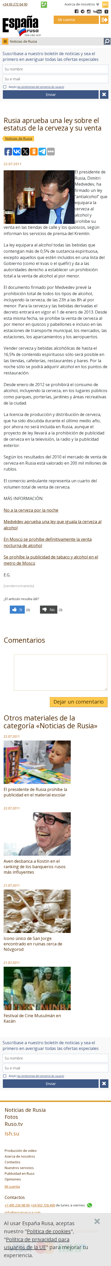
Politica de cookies (49, 1231)
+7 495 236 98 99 (17, 1205)
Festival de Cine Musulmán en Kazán (32, 1018)
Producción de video (21, 1150)
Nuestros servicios (19, 1167)
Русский (105, 3)
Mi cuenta (12, 1186)
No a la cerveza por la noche (31, 510)
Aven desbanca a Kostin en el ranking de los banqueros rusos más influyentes (35, 866)
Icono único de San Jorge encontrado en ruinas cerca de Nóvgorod (33, 944)
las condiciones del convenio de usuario (40, 87)
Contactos (12, 1162)
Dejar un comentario (78, 701)
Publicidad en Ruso (20, 1173)
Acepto (36, 87)
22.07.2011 (12, 736)
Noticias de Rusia (23, 41)
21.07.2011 (12, 885)
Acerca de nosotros (80, 4)
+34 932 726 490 (43, 1205)
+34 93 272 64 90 (15, 4)
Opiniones (13, 1179)
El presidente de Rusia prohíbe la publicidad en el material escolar (35, 792)
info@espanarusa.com (23, 1212)
